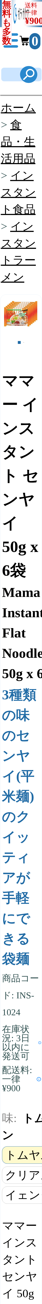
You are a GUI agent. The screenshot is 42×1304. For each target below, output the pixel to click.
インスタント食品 (18, 192)
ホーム (18, 108)
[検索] (28, 74)
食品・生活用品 (18, 141)
